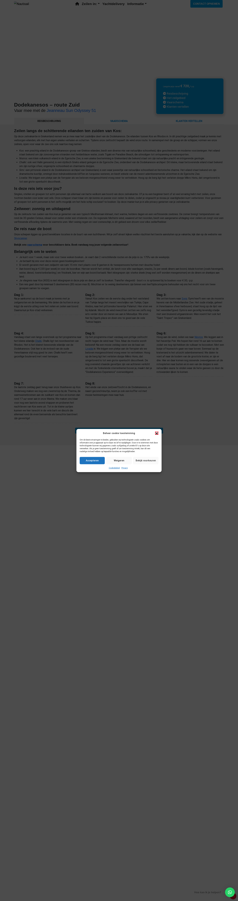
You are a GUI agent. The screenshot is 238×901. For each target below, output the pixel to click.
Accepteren (92, 460)
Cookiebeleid (114, 468)
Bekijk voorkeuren (146, 460)
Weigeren (119, 460)
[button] (156, 433)
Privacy (124, 468)
